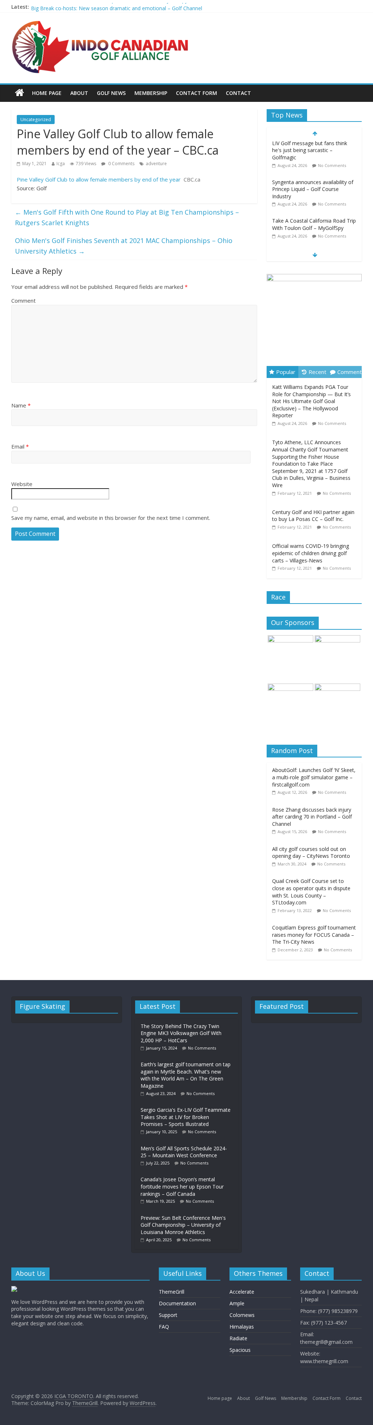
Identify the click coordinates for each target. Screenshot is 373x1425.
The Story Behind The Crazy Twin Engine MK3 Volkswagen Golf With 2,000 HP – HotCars (181, 1033)
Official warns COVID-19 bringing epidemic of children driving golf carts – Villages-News (310, 553)
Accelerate (241, 1291)
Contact (238, 92)
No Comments (332, 167)
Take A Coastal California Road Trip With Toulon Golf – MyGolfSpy (109, 6)
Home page (47, 92)
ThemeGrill (171, 1291)
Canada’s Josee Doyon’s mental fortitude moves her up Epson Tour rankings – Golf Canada (182, 1186)
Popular (285, 371)
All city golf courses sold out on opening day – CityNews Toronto (311, 852)
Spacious (240, 1349)
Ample (236, 1303)
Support (168, 1314)
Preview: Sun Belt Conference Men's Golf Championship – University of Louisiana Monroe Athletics (183, 1224)
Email (20, 446)
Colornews (242, 1314)
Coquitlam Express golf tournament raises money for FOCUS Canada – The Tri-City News (314, 934)
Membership (150, 92)
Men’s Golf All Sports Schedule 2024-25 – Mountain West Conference (184, 1152)
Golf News (111, 92)
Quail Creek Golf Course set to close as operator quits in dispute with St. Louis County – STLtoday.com (311, 891)
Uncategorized (35, 119)
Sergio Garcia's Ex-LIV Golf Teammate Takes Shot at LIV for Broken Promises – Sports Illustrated (186, 1116)
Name (21, 405)
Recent (317, 371)
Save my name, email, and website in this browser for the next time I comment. (110, 517)
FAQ (164, 1326)
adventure (156, 163)
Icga (60, 163)
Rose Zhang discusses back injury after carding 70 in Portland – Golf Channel (312, 816)
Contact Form (196, 92)
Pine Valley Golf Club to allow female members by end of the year (99, 179)
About (79, 92)
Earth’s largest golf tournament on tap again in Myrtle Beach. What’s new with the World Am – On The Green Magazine (186, 1075)
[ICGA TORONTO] (19, 93)
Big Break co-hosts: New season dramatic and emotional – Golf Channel (310, 222)
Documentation (177, 1303)
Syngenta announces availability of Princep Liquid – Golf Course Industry (312, 152)
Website (21, 483)
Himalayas (241, 1326)
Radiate (238, 1338)
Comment (23, 300)
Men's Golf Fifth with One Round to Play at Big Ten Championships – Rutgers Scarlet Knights (127, 217)
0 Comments (120, 163)
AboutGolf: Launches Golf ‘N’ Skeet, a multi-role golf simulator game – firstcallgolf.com (314, 777)
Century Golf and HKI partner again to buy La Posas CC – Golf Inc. (313, 516)
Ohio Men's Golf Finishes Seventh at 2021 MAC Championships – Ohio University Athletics (123, 245)
